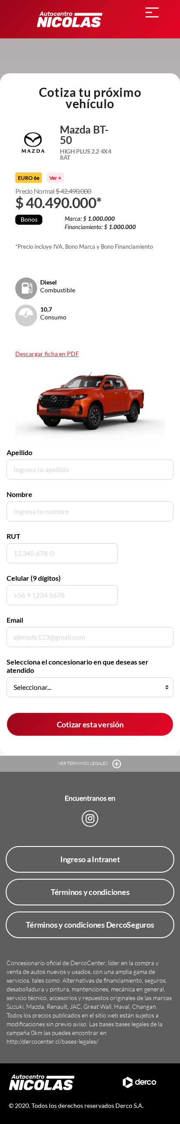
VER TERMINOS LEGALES (83, 763)
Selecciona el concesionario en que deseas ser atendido (78, 666)
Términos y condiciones (90, 892)
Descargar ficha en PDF (47, 353)
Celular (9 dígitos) (34, 578)
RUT (14, 536)
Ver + (55, 178)
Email (15, 620)
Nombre (19, 494)
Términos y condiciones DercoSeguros (90, 924)
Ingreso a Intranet (90, 859)
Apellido (19, 452)
